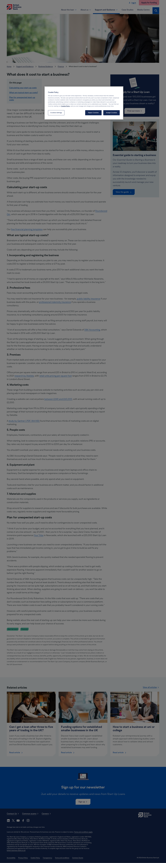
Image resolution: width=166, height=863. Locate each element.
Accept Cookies (111, 113)
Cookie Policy (65, 106)
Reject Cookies (93, 113)
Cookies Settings (56, 113)
